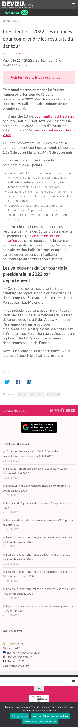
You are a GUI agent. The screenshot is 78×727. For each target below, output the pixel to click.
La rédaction (16, 53)
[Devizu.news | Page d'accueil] (22, 4)
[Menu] (73, 4)
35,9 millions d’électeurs (55, 116)
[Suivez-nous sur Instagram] (57, 410)
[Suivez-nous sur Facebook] (62, 410)
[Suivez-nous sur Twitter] (52, 410)
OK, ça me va (19, 716)
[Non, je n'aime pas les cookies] (73, 715)
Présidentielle (53, 394)
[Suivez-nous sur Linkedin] (68, 410)
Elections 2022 (37, 394)
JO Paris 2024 (15, 643)
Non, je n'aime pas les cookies (50, 716)
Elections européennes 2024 (23, 652)
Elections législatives (19, 656)
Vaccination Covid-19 (16, 665)
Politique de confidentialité (40, 721)
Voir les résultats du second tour (36, 77)
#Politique (10, 20)
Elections (22, 394)
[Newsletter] (73, 410)
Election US (13, 648)
